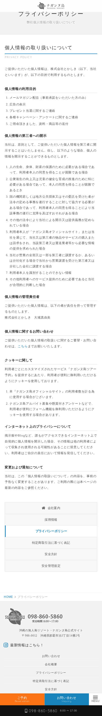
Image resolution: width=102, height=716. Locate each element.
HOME (8, 596)
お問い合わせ (51, 656)
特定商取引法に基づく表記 (51, 542)
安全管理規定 (51, 566)
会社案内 (53, 508)
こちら (23, 346)
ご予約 (22, 699)
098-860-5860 (43, 710)
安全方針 (51, 554)
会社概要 (51, 664)
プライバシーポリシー (51, 531)
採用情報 (51, 519)
